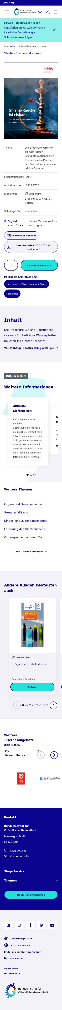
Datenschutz (12, 973)
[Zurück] (17, 705)
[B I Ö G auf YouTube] (52, 925)
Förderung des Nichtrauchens (24, 529)
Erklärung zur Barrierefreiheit (23, 952)
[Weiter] (53, 705)
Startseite (9, 46)
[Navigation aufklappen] (7, 11)
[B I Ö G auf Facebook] (30, 925)
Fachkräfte (12, 293)
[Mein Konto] (48, 12)
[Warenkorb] (55, 12)
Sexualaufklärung (16, 512)
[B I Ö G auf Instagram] (19, 925)
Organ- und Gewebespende (23, 504)
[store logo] (25, 12)
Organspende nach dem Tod (23, 537)
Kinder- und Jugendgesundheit (25, 520)
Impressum (11, 968)
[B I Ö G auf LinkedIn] (8, 925)
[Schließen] (54, 30)
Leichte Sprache (20, 945)
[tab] (28, 475)
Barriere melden (14, 958)
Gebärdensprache (21, 938)
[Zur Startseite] (31, 990)
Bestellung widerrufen (31, 895)
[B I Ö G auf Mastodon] (41, 925)
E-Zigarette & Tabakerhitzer (29, 664)
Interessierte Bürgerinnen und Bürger (27, 284)
